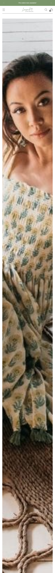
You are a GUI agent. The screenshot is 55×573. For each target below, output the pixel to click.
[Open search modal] (45, 9)
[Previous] (4, 3)
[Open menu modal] (3, 9)
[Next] (51, 3)
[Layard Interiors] (27, 9)
